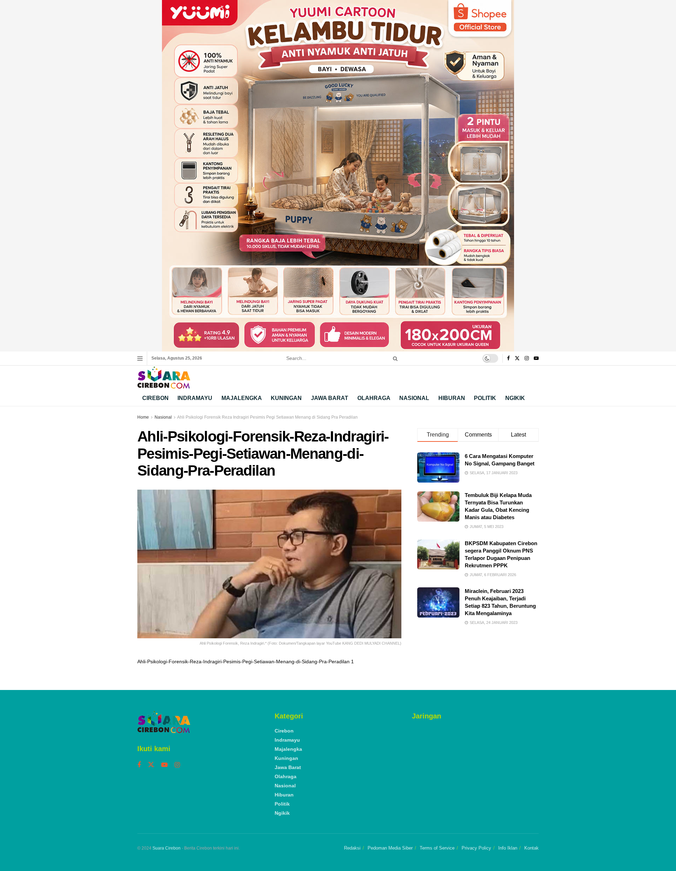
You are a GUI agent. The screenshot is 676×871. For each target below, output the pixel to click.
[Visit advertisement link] (338, 175)
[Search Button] (394, 358)
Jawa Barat (329, 398)
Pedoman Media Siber (390, 848)
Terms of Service (437, 848)
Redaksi (352, 848)
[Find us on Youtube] (536, 358)
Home (143, 417)
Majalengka (241, 398)
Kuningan (286, 398)
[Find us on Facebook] (508, 358)
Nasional (414, 398)
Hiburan (451, 398)
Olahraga (373, 398)
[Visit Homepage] (163, 378)
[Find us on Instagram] (527, 358)
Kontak (531, 848)
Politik (485, 398)
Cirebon (155, 398)
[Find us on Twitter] (517, 358)
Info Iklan (507, 848)
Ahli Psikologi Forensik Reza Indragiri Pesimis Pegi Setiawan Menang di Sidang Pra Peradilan (267, 417)
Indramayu (194, 398)
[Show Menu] (140, 358)
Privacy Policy (476, 848)
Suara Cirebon (166, 848)
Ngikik (515, 398)
